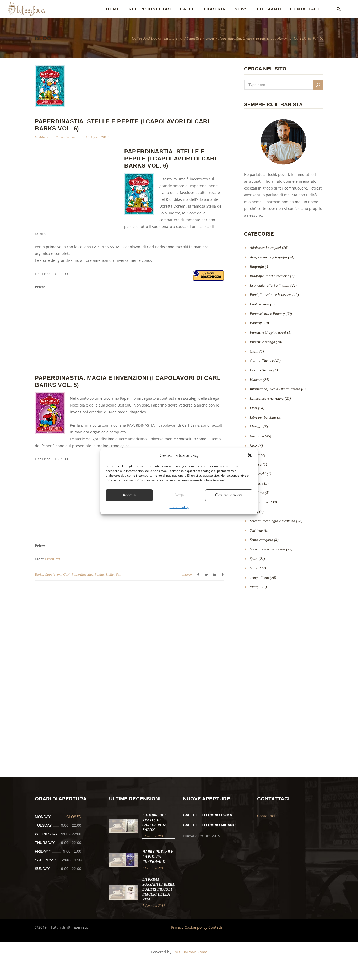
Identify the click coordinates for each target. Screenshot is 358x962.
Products (53, 559)
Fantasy (256, 323)
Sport (254, 559)
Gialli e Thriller (261, 361)
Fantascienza (259, 304)
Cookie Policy (179, 507)
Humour (256, 380)
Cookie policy (196, 927)
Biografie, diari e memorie (269, 276)
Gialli (254, 351)
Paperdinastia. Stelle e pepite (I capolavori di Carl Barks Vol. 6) (171, 158)
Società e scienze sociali (267, 549)
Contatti (215, 927)
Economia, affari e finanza (269, 285)
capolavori (53, 574)
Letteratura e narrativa (267, 399)
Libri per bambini (263, 417)
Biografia (257, 267)
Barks (39, 574)
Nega (179, 495)
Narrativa (257, 436)
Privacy (178, 927)
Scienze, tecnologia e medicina (272, 521)
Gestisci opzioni (228, 495)
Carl (66, 574)
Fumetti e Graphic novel (268, 333)
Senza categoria (261, 540)
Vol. (118, 574)
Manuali (256, 427)
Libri (253, 408)
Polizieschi (258, 474)
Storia (254, 568)
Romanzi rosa (260, 502)
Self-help (256, 530)
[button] (249, 455)
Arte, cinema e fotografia (268, 257)
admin (44, 137)
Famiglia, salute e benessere (270, 295)
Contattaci (266, 815)
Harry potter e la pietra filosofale (157, 857)
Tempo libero (259, 578)
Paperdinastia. (82, 574)
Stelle (110, 574)
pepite (99, 574)
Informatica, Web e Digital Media (275, 389)
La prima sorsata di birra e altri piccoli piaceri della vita (158, 889)
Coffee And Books (146, 38)
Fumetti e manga (200, 38)
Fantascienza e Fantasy (267, 314)
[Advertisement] (79, 186)
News (253, 446)
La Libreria (173, 38)
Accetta (129, 495)
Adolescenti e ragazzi (265, 248)
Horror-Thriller (261, 370)
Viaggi (254, 587)
